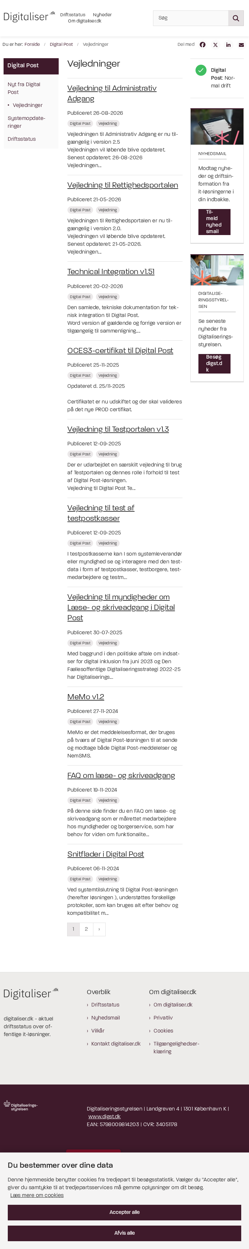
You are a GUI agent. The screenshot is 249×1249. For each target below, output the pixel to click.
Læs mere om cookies (37, 1195)
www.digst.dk (105, 1117)
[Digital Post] (217, 78)
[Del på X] (215, 45)
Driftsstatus (105, 1005)
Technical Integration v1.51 (111, 272)
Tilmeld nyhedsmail (214, 222)
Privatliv (163, 1018)
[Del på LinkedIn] (228, 45)
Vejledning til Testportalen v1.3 (118, 430)
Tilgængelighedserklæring (176, 1048)
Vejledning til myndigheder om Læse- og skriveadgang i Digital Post (121, 608)
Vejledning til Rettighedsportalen (122, 186)
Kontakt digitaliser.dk (116, 1044)
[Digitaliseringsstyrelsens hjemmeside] (21, 1105)
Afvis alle (124, 1233)
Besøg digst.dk (214, 364)
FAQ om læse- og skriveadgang (121, 776)
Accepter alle (125, 1212)
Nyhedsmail (105, 1018)
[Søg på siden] (236, 18)
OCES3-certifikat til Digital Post (120, 351)
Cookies (163, 1031)
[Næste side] (99, 929)
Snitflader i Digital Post (105, 855)
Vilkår (97, 1031)
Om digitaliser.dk (173, 1005)
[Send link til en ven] (241, 45)
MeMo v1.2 (85, 697)
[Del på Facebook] (203, 45)
